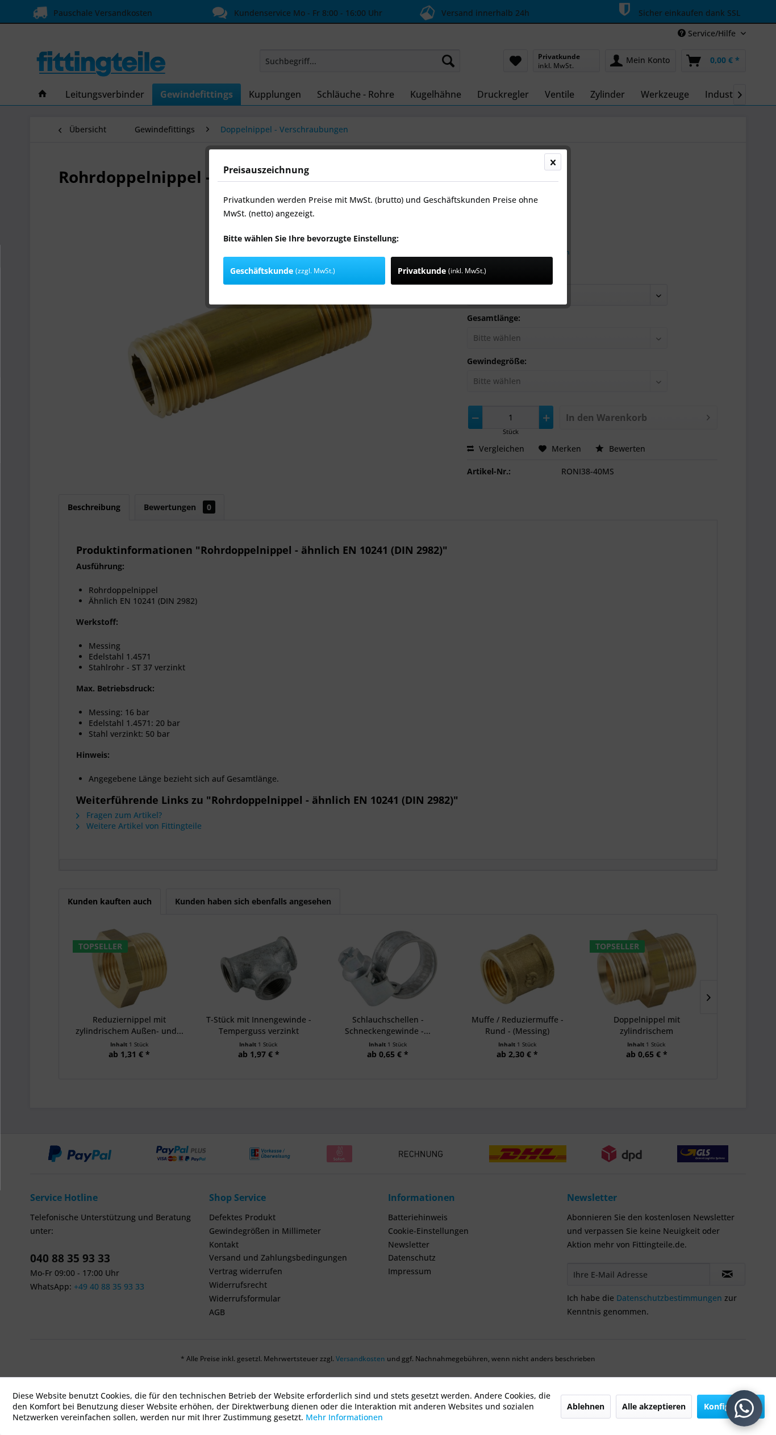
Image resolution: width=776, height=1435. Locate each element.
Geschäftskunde (282, 270)
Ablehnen (585, 1406)
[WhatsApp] (744, 1408)
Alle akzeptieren (654, 1406)
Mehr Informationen (344, 1417)
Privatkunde (442, 270)
